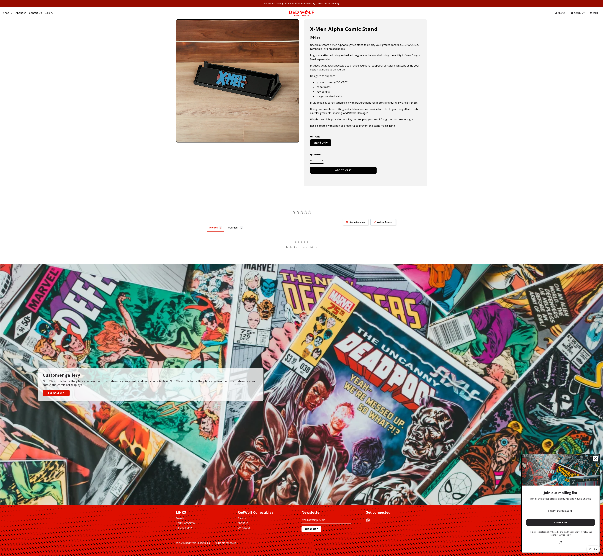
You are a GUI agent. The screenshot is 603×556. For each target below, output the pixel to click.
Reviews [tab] (213, 227)
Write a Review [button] (384, 222)
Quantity (316, 154)
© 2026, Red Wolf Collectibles (193, 543)
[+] (322, 161)
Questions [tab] (233, 227)
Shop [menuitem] (6, 13)
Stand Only (321, 142)
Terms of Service (186, 523)
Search (180, 518)
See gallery (56, 393)
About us (243, 523)
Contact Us (244, 527)
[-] (311, 161)
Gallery (242, 518)
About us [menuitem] (21, 13)
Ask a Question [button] (357, 222)
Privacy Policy (582, 532)
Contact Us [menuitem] (35, 13)
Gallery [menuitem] (49, 13)
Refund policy (184, 527)
